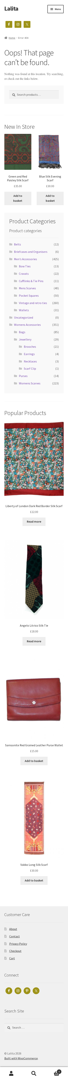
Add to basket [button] (17, 198)
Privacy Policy (18, 944)
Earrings (29, 354)
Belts (17, 244)
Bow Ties (25, 266)
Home (12, 38)
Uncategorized (23, 317)
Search (34, 1073)
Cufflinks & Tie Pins (31, 281)
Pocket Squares (29, 295)
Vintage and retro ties (33, 303)
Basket (52, 1070)
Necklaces (30, 361)
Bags (22, 332)
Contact (14, 936)
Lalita (11, 8)
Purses (23, 376)
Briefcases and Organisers (30, 252)
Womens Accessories (27, 325)
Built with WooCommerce (21, 1058)
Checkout (15, 951)
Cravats (24, 273)
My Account (11, 1073)
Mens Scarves (27, 288)
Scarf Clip (30, 368)
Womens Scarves (29, 383)
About (13, 929)
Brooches (30, 346)
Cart (12, 958)
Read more (34, 521)
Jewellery (25, 339)
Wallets (24, 310)
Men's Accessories (25, 259)
